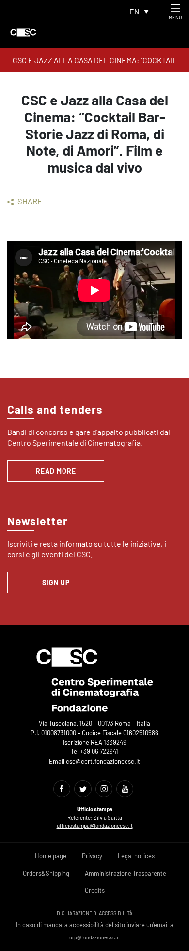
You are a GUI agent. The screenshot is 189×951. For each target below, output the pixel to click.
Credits (95, 890)
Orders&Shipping (46, 873)
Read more (56, 471)
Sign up (56, 582)
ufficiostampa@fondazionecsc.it (95, 825)
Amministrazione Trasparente (125, 873)
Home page (50, 856)
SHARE (29, 201)
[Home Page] (23, 32)
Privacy (92, 856)
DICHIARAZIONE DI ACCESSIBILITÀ (94, 913)
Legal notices (136, 856)
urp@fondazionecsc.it (94, 937)
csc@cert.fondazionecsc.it (103, 761)
